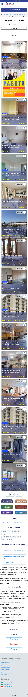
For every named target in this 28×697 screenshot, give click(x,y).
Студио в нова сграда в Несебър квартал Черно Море (14, 117)
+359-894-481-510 (8, 682)
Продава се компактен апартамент (11, 454)
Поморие (4, 534)
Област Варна (18, 522)
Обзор (19, 531)
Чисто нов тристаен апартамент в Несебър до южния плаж (14, 285)
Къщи (2, 665)
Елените (4, 531)
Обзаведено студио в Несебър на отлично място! (14, 342)
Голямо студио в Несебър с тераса (11, 229)
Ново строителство (5, 667)
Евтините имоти (5, 669)
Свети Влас (16, 534)
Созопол (9, 534)
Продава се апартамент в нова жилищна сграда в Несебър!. (14, 314)
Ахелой (3, 539)
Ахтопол (19, 536)
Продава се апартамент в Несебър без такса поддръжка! (14, 426)
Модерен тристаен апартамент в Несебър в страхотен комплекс (14, 398)
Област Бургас (6, 522)
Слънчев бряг (5, 536)
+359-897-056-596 (8, 686)
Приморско (12, 536)
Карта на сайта (5, 674)
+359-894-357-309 (8, 687)
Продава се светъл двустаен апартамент (12, 257)
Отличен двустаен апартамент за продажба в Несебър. (14, 482)
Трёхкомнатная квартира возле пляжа (12, 370)
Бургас (9, 531)
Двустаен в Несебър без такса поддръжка (13, 173)
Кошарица (9, 539)
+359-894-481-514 (8, 684)
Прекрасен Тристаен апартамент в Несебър (13, 201)
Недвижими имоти (5, 662)
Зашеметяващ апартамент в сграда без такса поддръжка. (14, 145)
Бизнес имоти (4, 671)
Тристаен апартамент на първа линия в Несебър (14, 60)
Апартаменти (4, 664)
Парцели (3, 672)
